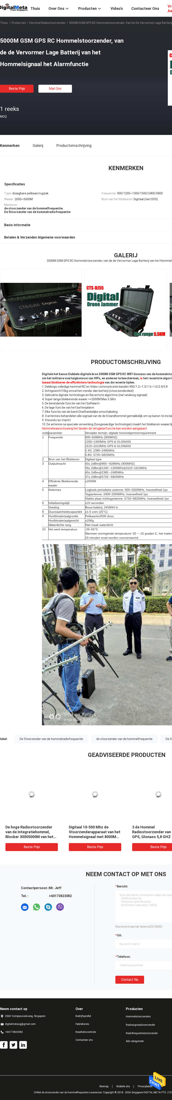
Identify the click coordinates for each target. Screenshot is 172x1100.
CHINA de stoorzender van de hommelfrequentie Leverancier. (68, 1092)
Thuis (4, 22)
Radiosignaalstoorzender (140, 1024)
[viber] (60, 907)
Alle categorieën (135, 1041)
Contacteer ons (84, 1039)
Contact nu (129, 980)
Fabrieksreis (82, 1024)
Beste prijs (17, 89)
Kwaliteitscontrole (86, 1032)
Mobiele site (123, 1086)
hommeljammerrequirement (137, 433)
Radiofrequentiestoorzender (142, 1033)
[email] (25, 907)
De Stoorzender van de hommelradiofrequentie (51, 739)
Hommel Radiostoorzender (47, 22)
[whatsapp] (36, 907)
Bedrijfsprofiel (83, 1016)
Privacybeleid (145, 1086)
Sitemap (103, 1086)
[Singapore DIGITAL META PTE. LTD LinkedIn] (23, 1045)
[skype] (48, 907)
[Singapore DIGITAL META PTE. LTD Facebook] (4, 1045)
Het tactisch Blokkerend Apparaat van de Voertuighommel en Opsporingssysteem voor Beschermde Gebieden (44, 837)
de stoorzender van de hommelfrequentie (124, 739)
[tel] (72, 907)
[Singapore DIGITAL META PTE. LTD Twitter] (13, 1045)
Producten (19, 22)
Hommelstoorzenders (138, 1016)
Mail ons (55, 89)
